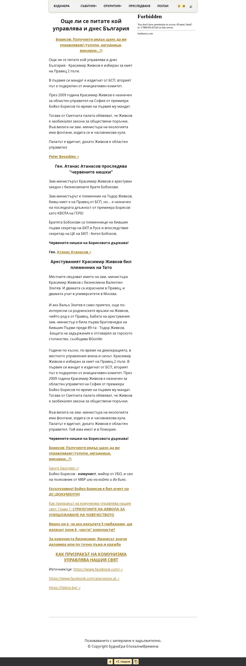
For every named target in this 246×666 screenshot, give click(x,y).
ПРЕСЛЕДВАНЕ (139, 6)
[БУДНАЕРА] (61, 6)
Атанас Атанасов (72, 251)
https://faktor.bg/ (63, 587)
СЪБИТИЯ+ (88, 6)
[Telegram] (184, 6)
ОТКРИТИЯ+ (113, 6)
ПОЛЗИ (163, 6)
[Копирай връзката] (136, 661)
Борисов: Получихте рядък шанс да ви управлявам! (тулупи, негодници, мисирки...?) (91, 45)
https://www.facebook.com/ (96, 569)
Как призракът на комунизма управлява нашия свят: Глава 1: (90, 509)
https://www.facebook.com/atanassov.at (82, 578)
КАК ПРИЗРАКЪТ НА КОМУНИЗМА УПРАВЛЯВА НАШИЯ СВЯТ (91, 557)
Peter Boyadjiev (62, 156)
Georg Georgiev (62, 468)
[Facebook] (179, 6)
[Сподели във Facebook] (110, 661)
